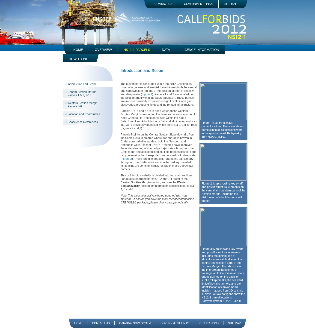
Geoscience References (83, 122)
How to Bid (78, 59)
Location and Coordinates (84, 114)
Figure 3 (127, 158)
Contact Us (163, 4)
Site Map (230, 4)
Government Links (198, 4)
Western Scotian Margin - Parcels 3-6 (83, 104)
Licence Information (200, 50)
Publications (209, 323)
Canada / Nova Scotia (135, 323)
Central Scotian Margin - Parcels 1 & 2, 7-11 (83, 93)
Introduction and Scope (82, 84)
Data (166, 50)
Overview (103, 50)
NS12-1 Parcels (137, 50)
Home (78, 50)
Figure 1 (147, 94)
